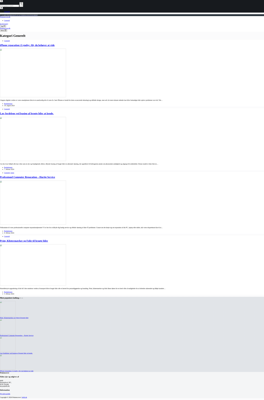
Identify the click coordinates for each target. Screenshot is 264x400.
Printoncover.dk (5, 17)
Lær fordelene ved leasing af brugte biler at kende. (27, 113)
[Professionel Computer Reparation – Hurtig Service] (33, 224)
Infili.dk (24, 397)
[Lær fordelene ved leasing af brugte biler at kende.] (33, 160)
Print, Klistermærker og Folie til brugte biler (24, 240)
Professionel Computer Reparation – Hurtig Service (27, 177)
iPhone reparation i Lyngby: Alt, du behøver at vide (27, 45)
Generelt (7, 20)
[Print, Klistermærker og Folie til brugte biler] (33, 285)
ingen (12, 173)
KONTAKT (4, 24)
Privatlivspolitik (5, 394)
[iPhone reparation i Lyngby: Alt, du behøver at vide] (33, 97)
